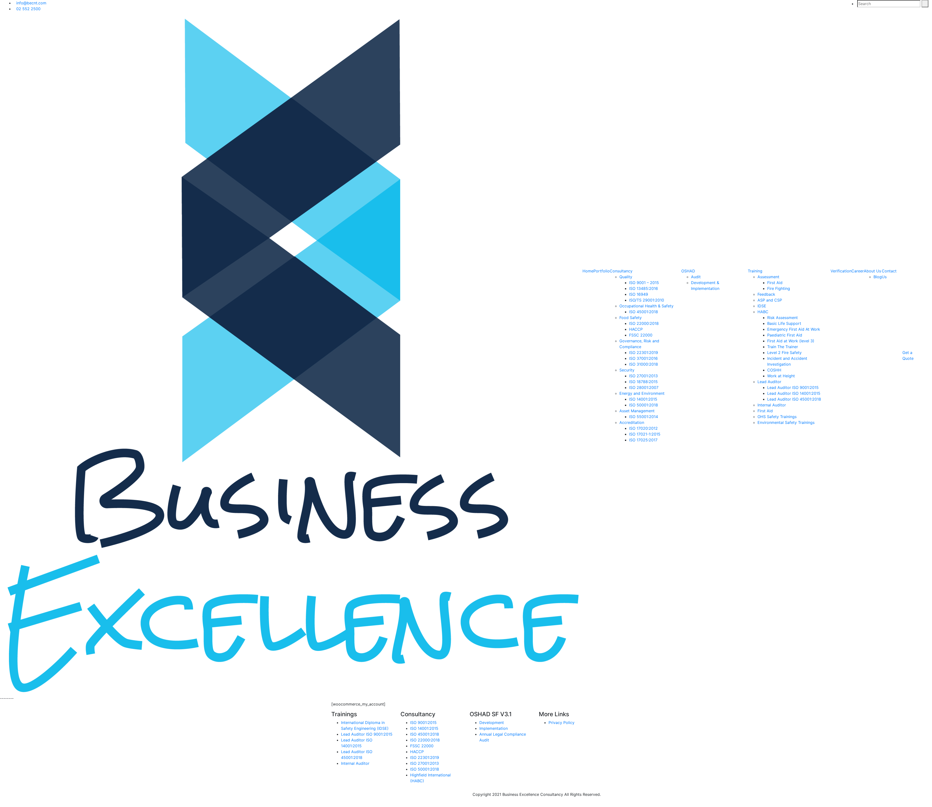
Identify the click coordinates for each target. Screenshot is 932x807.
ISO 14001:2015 (643, 399)
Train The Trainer (782, 346)
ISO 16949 (638, 294)
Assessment (768, 276)
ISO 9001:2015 (423, 722)
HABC (762, 311)
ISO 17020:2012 (643, 428)
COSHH (774, 370)
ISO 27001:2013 (643, 375)
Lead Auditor (769, 381)
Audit (696, 276)
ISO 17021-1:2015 (644, 434)
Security (626, 370)
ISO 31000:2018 (643, 364)
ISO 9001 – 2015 (644, 282)
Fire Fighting (778, 288)
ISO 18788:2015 (643, 381)
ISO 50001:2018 (643, 405)
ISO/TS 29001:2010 (646, 300)
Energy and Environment (642, 393)
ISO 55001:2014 (643, 416)
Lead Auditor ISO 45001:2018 (794, 399)
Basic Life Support (784, 323)
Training (755, 271)
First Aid (774, 282)
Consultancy (621, 271)
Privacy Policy (561, 722)
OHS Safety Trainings (777, 416)
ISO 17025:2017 (643, 439)
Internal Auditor (771, 405)
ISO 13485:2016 (643, 288)
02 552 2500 (28, 8)
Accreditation (631, 422)
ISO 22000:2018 (644, 323)
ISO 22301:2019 (643, 352)
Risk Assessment (782, 317)
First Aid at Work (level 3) (790, 340)
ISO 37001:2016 (643, 358)
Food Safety (630, 317)
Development (491, 722)
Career (857, 271)
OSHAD (688, 271)
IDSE (761, 305)
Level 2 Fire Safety (784, 352)
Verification (841, 271)
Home (587, 271)
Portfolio (601, 271)
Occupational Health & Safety (646, 305)
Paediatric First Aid (784, 335)
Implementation (493, 728)
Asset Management (637, 410)
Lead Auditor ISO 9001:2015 (793, 387)
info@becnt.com (31, 2)
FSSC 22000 (640, 335)
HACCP (636, 329)
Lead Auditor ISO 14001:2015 (793, 393)
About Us (872, 271)
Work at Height (781, 375)
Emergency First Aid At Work (793, 329)
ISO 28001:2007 (643, 387)
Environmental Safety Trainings (786, 422)
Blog (878, 276)
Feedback (766, 294)
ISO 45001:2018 (643, 311)
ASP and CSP (769, 300)
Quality (625, 276)
